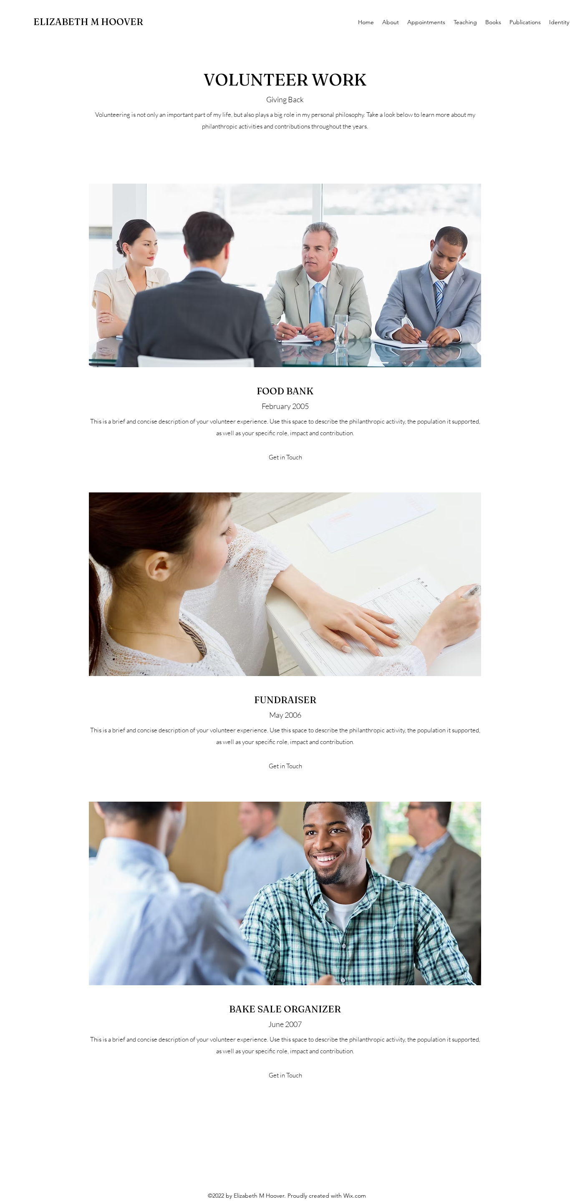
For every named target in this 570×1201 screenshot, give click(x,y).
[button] (285, 457)
